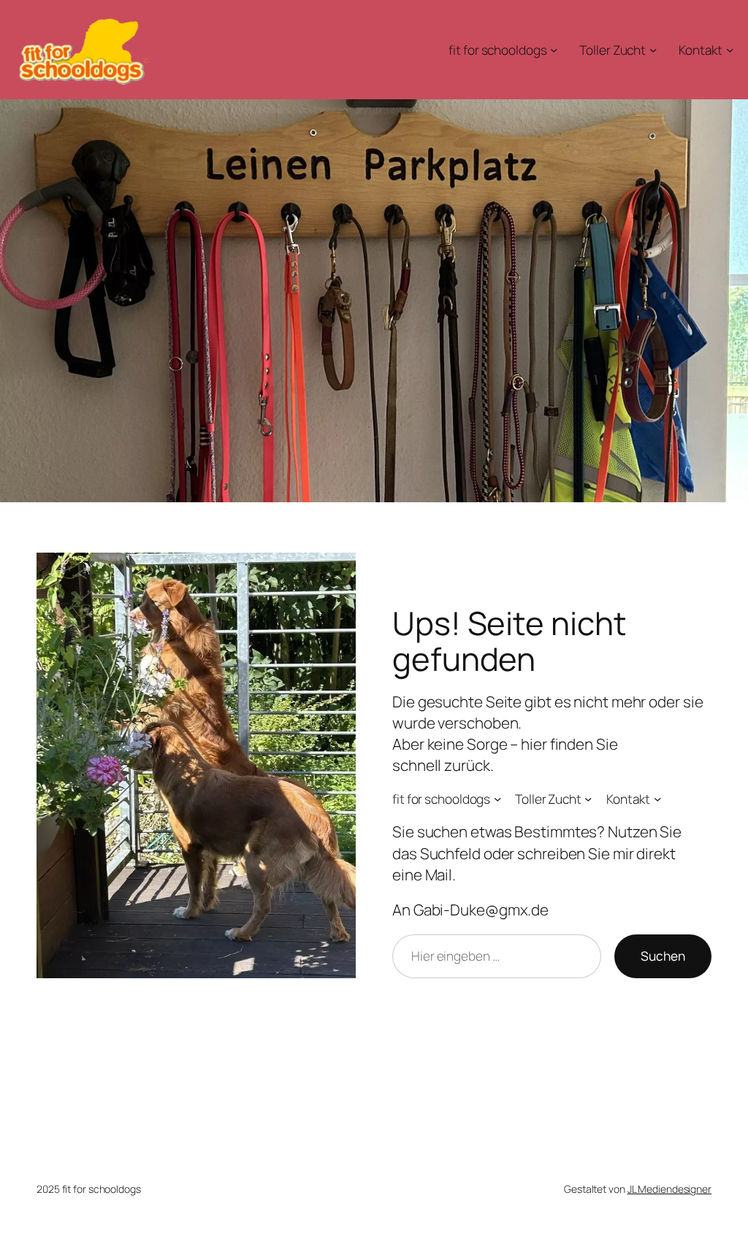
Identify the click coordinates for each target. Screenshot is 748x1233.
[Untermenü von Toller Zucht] (653, 49)
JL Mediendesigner (669, 1189)
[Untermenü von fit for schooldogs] (553, 49)
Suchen (663, 955)
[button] (32, 1201)
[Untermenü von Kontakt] (729, 49)
